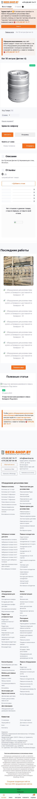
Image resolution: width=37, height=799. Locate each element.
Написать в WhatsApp (9, 473)
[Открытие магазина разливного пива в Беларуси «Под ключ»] (17, 385)
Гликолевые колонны (8, 502)
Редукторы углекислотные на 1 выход (8, 621)
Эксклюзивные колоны (9, 504)
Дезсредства (24, 647)
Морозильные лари (8, 611)
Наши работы (6, 722)
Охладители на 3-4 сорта (27, 544)
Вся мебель (5, 688)
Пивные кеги (9, 32)
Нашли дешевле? (7, 121)
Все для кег (23, 615)
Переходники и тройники (28, 623)
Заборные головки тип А (9, 542)
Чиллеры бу (23, 676)
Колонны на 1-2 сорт (8, 489)
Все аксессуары (7, 703)
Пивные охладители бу (27, 679)
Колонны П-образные (8, 494)
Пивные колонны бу (26, 681)
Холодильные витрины (9, 609)
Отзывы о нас (24, 725)
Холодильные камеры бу (28, 689)
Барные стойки (6, 678)
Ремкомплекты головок (9, 539)
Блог (3, 725)
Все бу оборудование (26, 694)
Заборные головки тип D (9, 552)
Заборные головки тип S (9, 547)
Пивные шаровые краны (28, 516)
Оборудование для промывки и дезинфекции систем (26, 656)
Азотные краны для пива (28, 519)
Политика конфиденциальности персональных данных (18, 753)
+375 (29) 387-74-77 (29, 2)
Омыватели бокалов (8, 670)
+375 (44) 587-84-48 (9, 461)
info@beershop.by (27, 458)
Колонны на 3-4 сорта (8, 492)
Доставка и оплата (26, 722)
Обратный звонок (9, 464)
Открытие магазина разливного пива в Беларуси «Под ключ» (16, 398)
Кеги (21, 597)
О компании (5, 720)
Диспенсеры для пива (8, 696)
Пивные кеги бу (24, 691)
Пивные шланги (25, 640)
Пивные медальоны (8, 507)
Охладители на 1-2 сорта (27, 541)
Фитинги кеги (24, 599)
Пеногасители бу (25, 686)
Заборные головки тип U (9, 557)
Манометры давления (9, 644)
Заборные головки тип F (9, 555)
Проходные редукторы (9, 642)
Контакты (5, 727)
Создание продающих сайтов (18, 781)
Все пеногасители (25, 503)
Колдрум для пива (7, 602)
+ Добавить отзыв (18, 183)
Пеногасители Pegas (26, 492)
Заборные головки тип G (9, 544)
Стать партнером (25, 720)
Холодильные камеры (9, 599)
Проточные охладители (27, 569)
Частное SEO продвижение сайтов (18, 784)
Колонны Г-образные (8, 497)
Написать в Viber (9, 469)
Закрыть (18, 26)
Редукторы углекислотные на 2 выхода (8, 628)
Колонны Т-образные (8, 499)
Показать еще (18, 367)
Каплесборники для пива (9, 664)
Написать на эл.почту (27, 472)
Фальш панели (6, 681)
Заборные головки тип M (9, 549)
